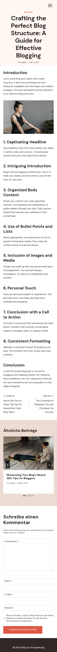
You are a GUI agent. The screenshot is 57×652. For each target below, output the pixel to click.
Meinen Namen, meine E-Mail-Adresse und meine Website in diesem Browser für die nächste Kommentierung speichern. (30, 618)
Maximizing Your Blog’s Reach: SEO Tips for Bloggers (26, 476)
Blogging (28, 12)
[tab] (24, 495)
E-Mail (9, 594)
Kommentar (12, 541)
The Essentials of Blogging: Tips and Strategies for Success (44, 404)
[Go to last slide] (8, 465)
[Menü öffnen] (50, 5)
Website (9, 608)
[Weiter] (49, 465)
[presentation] (28, 453)
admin (24, 62)
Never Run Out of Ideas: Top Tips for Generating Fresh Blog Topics (12, 404)
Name (8, 581)
